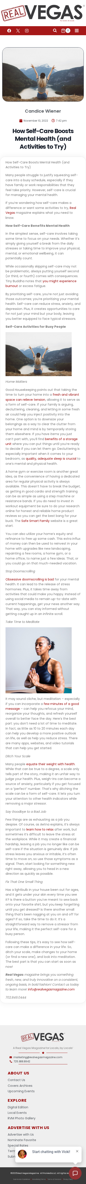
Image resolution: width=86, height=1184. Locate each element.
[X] (18, 30)
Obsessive (14, 579)
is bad (49, 579)
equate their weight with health (50, 764)
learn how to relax (40, 829)
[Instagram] (26, 30)
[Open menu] (77, 30)
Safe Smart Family (35, 521)
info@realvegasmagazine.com (51, 989)
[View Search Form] (55, 31)
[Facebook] (9, 30)
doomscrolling (33, 579)
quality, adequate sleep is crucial (51, 458)
